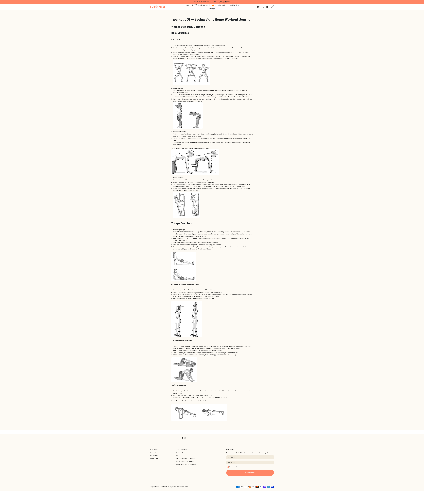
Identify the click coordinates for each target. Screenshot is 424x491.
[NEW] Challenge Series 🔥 (204, 5)
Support (212, 9)
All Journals (154, 456)
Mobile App (234, 5)
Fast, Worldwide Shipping (185, 461)
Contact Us (179, 453)
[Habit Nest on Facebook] (182, 438)
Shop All (223, 5)
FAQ (177, 456)
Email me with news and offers (238, 467)
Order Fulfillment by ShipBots (186, 464)
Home (187, 5)
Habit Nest (164, 487)
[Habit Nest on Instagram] (185, 438)
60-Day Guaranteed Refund (185, 458)
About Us (153, 453)
